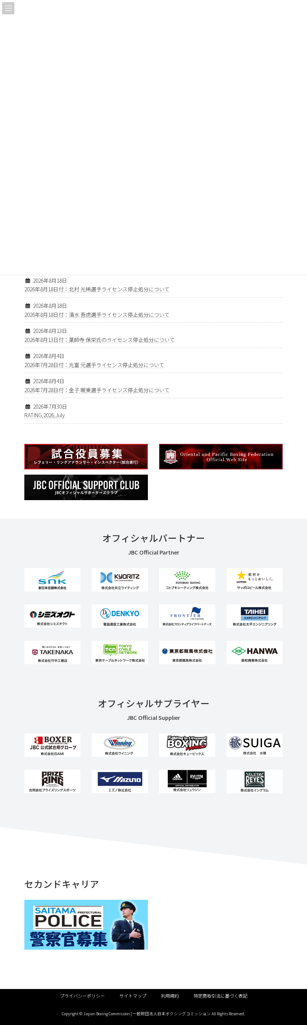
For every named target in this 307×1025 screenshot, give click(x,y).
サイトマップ (132, 995)
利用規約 (170, 995)
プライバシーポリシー (82, 995)
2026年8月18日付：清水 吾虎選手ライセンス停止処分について (97, 314)
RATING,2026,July (44, 415)
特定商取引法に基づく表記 (220, 995)
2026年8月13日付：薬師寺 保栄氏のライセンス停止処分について (99, 339)
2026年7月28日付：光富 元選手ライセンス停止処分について (94, 365)
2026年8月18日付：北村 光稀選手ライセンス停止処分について (97, 289)
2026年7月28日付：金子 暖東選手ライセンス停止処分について (97, 390)
